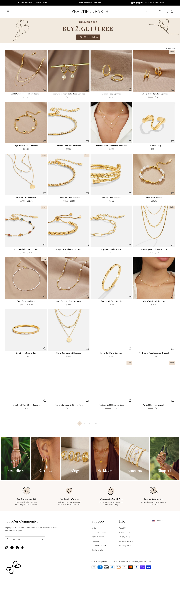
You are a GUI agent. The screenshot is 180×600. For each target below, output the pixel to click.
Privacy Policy (124, 537)
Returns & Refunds (98, 546)
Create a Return (97, 550)
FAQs (93, 528)
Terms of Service (126, 541)
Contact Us (95, 541)
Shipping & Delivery (99, 532)
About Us (122, 528)
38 (96, 423)
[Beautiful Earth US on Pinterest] (17, 547)
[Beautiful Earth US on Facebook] (12, 547)
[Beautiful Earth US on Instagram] (6, 547)
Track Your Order (98, 537)
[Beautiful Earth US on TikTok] (22, 547)
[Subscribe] (41, 539)
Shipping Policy (125, 546)
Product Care (124, 532)
